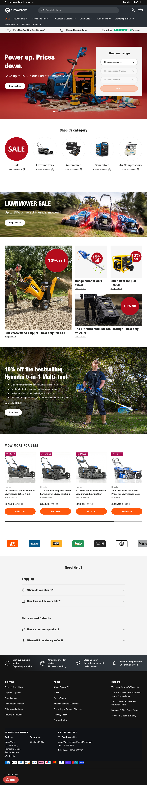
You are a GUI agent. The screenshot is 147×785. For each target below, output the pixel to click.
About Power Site (62, 687)
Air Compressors (130, 165)
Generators (102, 165)
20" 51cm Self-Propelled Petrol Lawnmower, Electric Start (91, 492)
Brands (126, 2)
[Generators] (102, 149)
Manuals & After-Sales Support (125, 710)
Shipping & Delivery (14, 709)
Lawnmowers (45, 165)
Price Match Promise (14, 703)
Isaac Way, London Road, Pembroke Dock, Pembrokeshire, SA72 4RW (13, 749)
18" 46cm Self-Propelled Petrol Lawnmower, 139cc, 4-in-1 (20, 492)
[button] (141, 10)
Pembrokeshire (69, 737)
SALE (7, 18)
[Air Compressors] (130, 149)
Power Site (14, 774)
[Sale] (16, 149)
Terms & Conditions (14, 687)
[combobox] (78, 10)
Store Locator (11, 698)
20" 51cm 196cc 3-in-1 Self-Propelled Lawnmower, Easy (125, 492)
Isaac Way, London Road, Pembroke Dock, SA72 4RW (75, 744)
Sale (16, 165)
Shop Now (13, 412)
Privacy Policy (60, 714)
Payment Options (13, 692)
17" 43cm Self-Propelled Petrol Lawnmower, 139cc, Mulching (55, 492)
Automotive (73, 165)
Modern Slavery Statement (66, 703)
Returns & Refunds (14, 714)
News (56, 692)
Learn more (28, 2)
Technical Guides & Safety (123, 715)
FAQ (136, 2)
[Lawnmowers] (45, 149)
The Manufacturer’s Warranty (125, 687)
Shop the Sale (15, 223)
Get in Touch (60, 698)
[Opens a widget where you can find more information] (11, 780)
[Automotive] (73, 149)
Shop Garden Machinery (19, 93)
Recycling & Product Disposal (68, 709)
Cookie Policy (60, 720)
